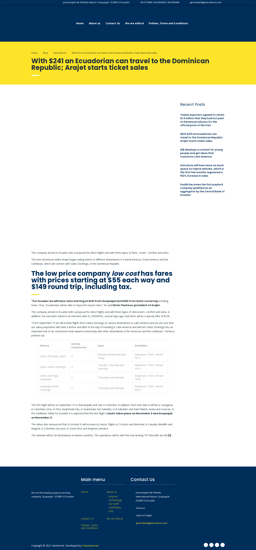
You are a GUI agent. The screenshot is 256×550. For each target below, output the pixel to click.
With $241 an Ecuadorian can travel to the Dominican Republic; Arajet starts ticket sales (201, 137)
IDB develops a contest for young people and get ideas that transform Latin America (201, 153)
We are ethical (134, 23)
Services (113, 496)
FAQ (110, 511)
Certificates (114, 507)
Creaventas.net (90, 545)
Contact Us (113, 23)
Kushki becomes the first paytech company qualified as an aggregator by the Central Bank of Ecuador (202, 190)
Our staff (113, 503)
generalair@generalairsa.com (151, 523)
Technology (115, 500)
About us (94, 23)
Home (80, 23)
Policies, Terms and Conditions (168, 23)
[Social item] (204, 23)
